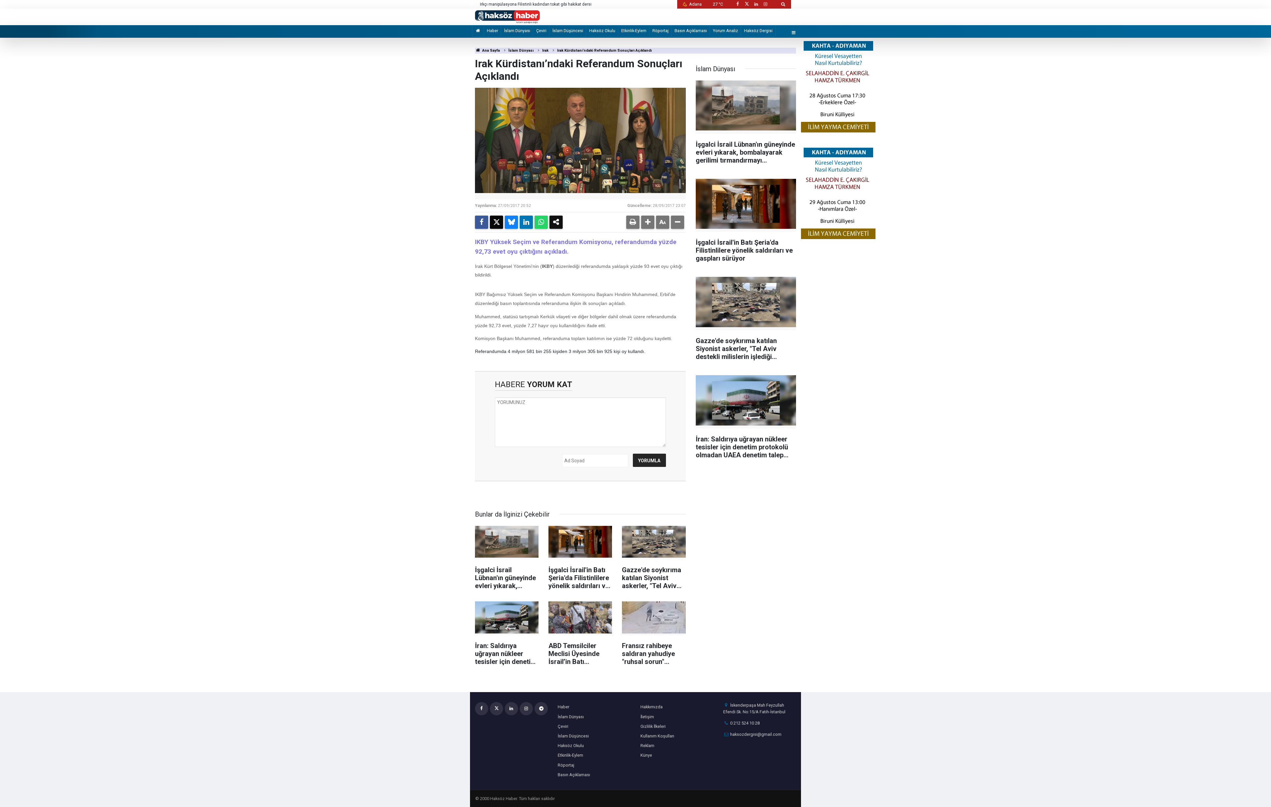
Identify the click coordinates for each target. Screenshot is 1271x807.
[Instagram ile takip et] (765, 4)
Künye (646, 755)
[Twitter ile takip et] (746, 4)
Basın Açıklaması (691, 30)
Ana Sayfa (490, 50)
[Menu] (793, 32)
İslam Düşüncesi (567, 30)
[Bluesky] (511, 222)
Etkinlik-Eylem (633, 30)
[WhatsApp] (541, 222)
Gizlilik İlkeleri (653, 726)
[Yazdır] (632, 222)
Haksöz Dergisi (758, 30)
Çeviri (541, 30)
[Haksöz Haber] (507, 16)
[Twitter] (496, 222)
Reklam (647, 745)
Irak (545, 50)
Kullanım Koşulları (657, 735)
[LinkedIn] (526, 222)
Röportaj (660, 30)
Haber (492, 30)
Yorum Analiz (725, 30)
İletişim (647, 716)
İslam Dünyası (517, 30)
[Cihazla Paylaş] (556, 222)
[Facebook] (481, 222)
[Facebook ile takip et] (737, 4)
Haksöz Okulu (602, 30)
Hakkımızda (651, 706)
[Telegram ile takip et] (541, 708)
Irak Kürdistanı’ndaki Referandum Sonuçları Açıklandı (604, 50)
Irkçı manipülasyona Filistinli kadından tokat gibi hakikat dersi (535, 4)
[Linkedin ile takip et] (756, 4)
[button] (647, 222)
